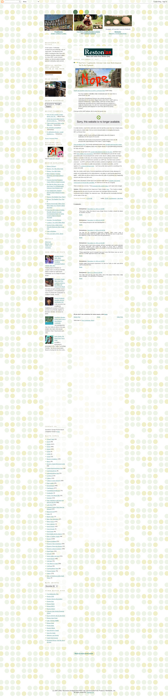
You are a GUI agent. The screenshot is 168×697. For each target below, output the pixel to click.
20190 (106, 198)
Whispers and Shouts (53, 635)
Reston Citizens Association (54, 599)
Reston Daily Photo (52, 618)
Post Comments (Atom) (87, 320)
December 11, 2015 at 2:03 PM (95, 209)
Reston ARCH (51, 606)
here (108, 189)
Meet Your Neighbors (53, 519)
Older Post (120, 317)
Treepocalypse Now (52, 568)
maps (48, 514)
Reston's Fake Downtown (54, 543)
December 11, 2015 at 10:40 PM (96, 230)
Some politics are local (53, 556)
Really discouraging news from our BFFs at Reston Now (89, 90)
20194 (48, 449)
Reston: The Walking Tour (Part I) (56, 197)
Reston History (51, 608)
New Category (51, 524)
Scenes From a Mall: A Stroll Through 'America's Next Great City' (55, 226)
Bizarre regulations (52, 459)
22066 (48, 454)
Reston (49, 539)
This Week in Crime (52, 563)
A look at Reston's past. (59, 32)
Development (112, 198)
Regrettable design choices (54, 534)
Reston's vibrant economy (54, 548)
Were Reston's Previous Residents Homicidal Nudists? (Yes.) (55, 175)
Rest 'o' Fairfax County (53, 536)
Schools (49, 553)
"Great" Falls (50, 439)
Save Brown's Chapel (53, 630)
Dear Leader (50, 483)
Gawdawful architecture (53, 490)
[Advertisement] (85, 8)
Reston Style (50, 623)
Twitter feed (48, 245)
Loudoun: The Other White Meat (56, 222)
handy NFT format (54, 158)
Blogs (48, 461)
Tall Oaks (49, 561)
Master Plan (50, 516)
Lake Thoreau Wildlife (53, 620)
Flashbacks (50, 488)
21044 (48, 451)
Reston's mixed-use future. (118, 32)
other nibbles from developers (85, 153)
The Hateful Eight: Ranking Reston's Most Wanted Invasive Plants (55, 192)
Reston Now (50, 601)
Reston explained (51, 541)
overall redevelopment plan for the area (101, 151)
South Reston (50, 558)
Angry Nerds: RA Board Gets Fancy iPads (59, 338)
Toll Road (49, 566)
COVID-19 (50, 475)
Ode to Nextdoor (51, 231)
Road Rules (50, 551)
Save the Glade (51, 633)
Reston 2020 (50, 596)
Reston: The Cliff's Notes (54, 171)
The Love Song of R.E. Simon (55, 233)
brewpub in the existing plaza (100, 186)
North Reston (50, 526)
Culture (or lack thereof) (53, 480)
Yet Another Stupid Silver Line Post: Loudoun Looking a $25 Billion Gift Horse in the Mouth (59, 282)
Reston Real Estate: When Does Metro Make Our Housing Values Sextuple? (56, 205)
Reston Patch (50, 604)
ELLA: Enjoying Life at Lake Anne (56, 615)
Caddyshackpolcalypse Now (55, 468)
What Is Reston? (51, 166)
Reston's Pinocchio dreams (54, 546)
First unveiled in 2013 (79, 144)
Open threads (51, 529)
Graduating (50, 493)
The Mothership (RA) (53, 594)
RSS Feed (48, 242)
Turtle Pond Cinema (52, 638)
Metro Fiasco (50, 521)
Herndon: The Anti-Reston (54, 220)
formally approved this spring (114, 144)
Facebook (48, 247)
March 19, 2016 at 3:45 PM (94, 272)
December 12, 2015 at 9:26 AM (95, 243)
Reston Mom (50, 625)
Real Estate (50, 531)
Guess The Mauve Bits (53, 495)
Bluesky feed (48, 244)
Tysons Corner (51, 571)
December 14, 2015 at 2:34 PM (95, 261)
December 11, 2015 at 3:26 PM (95, 220)
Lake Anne (120, 198)
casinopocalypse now (53, 473)
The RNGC (88, 32)
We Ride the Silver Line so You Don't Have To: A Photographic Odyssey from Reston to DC (55, 186)
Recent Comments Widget (51, 138)
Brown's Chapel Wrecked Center (56, 464)
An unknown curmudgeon (54, 127)
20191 (48, 446)
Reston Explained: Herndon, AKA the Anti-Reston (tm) (59, 300)
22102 (48, 456)
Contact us (90, 692)
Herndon (49, 498)
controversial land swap (87, 166)
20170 (48, 441)
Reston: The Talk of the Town (55, 168)
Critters (49, 478)
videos (49, 573)
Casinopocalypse (90, 33)
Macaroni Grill (51, 511)
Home (98, 317)
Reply (80, 214)
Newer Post (77, 317)
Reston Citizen (51, 628)
